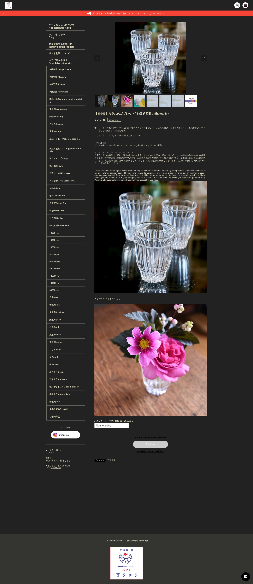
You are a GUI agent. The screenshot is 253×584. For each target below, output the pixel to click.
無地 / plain (54, 401)
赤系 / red (54, 297)
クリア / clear (55, 349)
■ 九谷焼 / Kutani (57, 77)
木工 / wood (55, 131)
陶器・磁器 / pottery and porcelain (65, 100)
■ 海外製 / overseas (58, 92)
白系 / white (55, 327)
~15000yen (54, 261)
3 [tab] (127, 101)
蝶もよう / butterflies (59, 394)
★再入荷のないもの (58, 409)
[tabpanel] (150, 58)
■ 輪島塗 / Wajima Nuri (60, 69)
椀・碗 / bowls (56, 166)
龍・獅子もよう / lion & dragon (64, 387)
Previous (97, 58)
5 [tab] (152, 101)
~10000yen (54, 254)
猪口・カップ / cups (59, 158)
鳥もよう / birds (57, 372)
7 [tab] (178, 101)
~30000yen (54, 283)
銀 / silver (54, 364)
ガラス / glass (56, 124)
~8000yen (54, 247)
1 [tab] (101, 101)
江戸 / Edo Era (56, 218)
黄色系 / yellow (56, 312)
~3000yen (54, 233)
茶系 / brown (55, 342)
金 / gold (53, 357)
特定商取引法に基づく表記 (137, 541)
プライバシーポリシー (113, 541)
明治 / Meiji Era (56, 210)
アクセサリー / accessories (62, 181)
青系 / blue (54, 305)
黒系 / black (55, 334)
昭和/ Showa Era (57, 195)
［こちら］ (51, 453)
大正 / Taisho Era (57, 203)
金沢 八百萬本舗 (53, 468)
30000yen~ (54, 290)
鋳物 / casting (56, 116)
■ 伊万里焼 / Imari (57, 84)
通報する (111, 460)
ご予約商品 (54, 416)
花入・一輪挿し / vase (59, 173)
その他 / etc (54, 188)
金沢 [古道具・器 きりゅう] (58, 460)
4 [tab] (139, 101)
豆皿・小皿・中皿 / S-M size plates (65, 140)
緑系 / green (55, 320)
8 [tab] (191, 101)
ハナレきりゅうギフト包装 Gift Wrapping (114, 421)
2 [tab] (114, 101)
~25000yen (54, 276)
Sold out (150, 444)
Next (204, 58)
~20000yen (54, 269)
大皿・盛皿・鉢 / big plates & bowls (65, 149)
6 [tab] (165, 101)
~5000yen (54, 240)
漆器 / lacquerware (58, 109)
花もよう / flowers (58, 379)
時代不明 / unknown (59, 225)
